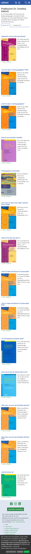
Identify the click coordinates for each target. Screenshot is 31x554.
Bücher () (6, 25)
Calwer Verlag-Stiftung (18, 522)
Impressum (8, 526)
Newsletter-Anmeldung (15, 509)
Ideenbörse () (17, 25)
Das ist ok (26, 551)
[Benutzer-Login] (22, 3)
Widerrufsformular (10, 532)
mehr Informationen (11, 551)
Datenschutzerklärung (11, 528)
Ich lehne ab (20, 551)
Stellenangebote (10, 534)
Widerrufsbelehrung (11, 530)
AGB (6, 524)
